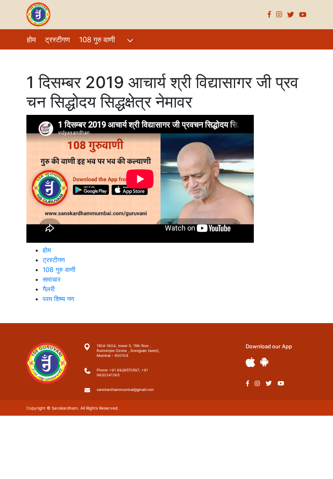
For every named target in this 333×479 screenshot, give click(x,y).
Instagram (279, 14)
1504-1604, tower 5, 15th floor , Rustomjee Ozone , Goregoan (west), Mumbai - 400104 (128, 350)
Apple (250, 362)
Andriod (264, 362)
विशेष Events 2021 (56, 57)
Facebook (269, 14)
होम (31, 39)
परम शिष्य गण (134, 57)
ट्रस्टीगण (57, 39)
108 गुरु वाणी (97, 39)
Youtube (303, 14)
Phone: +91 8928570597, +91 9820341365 (122, 372)
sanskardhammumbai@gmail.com (125, 389)
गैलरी (101, 57)
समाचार (52, 279)
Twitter (290, 14)
